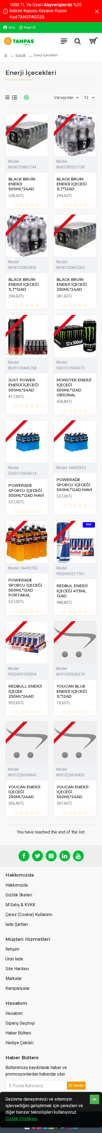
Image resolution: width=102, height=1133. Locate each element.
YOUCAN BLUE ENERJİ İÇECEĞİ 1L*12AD (72, 691)
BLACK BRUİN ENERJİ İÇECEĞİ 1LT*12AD (72, 184)
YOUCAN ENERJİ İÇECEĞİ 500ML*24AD (72, 792)
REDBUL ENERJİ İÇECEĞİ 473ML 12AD (72, 590)
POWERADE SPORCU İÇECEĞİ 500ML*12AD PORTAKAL (25, 588)
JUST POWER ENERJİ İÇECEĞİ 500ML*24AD (23, 385)
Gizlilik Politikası (21, 1118)
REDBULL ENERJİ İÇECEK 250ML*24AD (25, 691)
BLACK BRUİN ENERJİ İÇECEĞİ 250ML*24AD (72, 284)
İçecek (21, 55)
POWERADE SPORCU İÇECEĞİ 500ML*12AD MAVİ (26, 490)
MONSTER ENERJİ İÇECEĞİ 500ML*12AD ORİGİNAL (74, 387)
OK (94, 1099)
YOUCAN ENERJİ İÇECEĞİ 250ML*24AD (24, 792)
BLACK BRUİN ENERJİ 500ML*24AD (21, 184)
